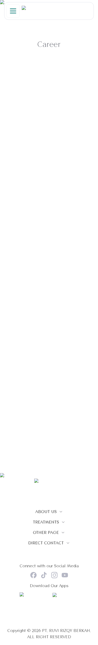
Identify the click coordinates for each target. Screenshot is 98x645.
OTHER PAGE (46, 532)
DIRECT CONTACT (46, 542)
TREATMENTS (46, 522)
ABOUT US (46, 511)
